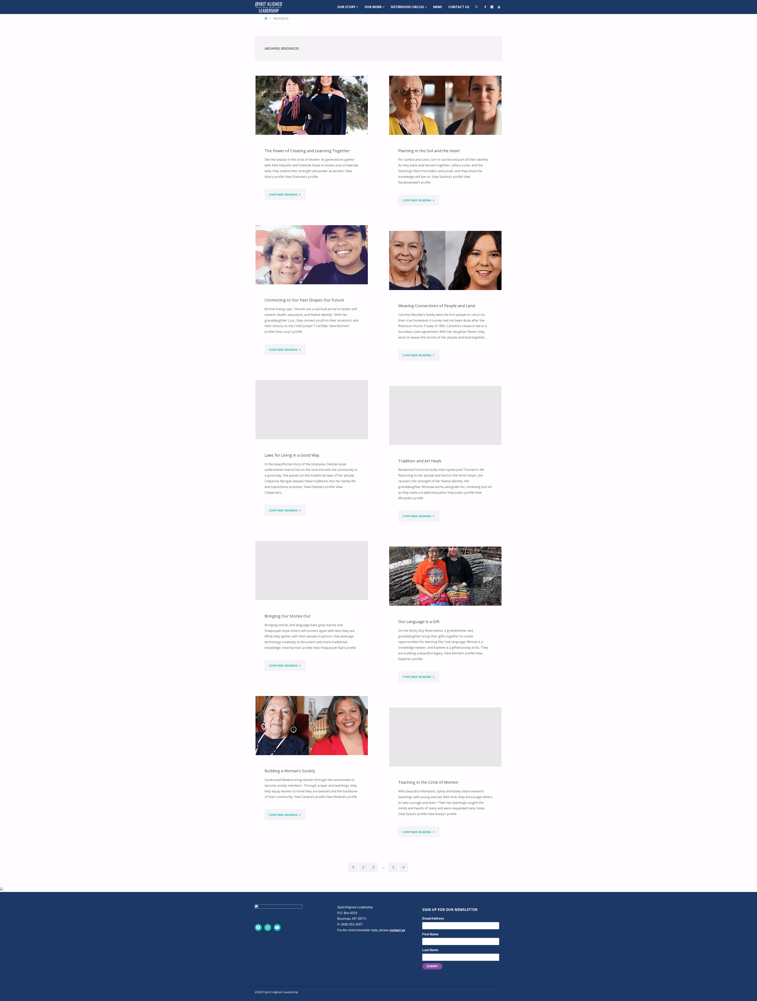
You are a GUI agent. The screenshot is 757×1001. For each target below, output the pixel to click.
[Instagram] (491, 7)
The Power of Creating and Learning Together (307, 150)
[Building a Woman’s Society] (311, 725)
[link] (476, 7)
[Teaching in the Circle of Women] (445, 737)
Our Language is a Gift (419, 621)
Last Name (430, 950)
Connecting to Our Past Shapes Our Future (304, 300)
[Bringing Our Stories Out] (311, 570)
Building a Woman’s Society (290, 771)
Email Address (433, 918)
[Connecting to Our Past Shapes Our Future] (311, 254)
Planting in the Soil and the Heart (429, 150)
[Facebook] (485, 7)
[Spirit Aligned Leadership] (268, 7)
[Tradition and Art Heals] (445, 415)
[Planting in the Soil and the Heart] (445, 105)
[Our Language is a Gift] (445, 576)
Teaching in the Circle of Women (428, 782)
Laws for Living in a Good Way (292, 455)
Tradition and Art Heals (419, 461)
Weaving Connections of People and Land (436, 305)
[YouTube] (499, 7)
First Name (430, 934)
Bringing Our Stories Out (287, 616)
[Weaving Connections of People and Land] (445, 260)
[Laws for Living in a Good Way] (311, 409)
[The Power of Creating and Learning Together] (311, 105)
